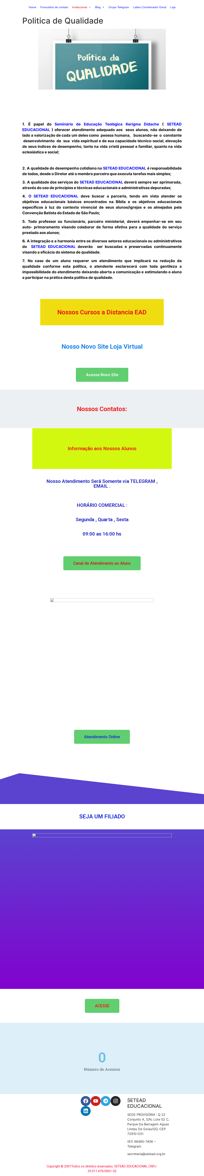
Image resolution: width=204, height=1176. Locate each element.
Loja (173, 7)
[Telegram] (106, 1101)
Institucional (79, 7)
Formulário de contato (54, 7)
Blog (98, 7)
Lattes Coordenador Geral (149, 7)
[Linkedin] (86, 1111)
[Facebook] (86, 1101)
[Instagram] (116, 1101)
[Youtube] (96, 1101)
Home (32, 7)
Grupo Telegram (119, 7)
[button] (89, 7)
